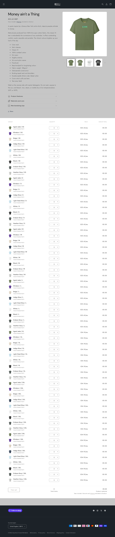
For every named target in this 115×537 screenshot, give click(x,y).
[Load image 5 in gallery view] (98, 63)
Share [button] (11, 111)
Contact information (70, 532)
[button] (4, 4)
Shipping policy (60, 532)
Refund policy (33, 532)
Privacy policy (41, 532)
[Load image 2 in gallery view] (80, 63)
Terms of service (51, 532)
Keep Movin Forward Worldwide (20, 532)
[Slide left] (64, 63)
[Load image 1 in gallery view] (71, 63)
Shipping (19, 22)
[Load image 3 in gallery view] (89, 63)
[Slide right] (105, 63)
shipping (92, 493)
